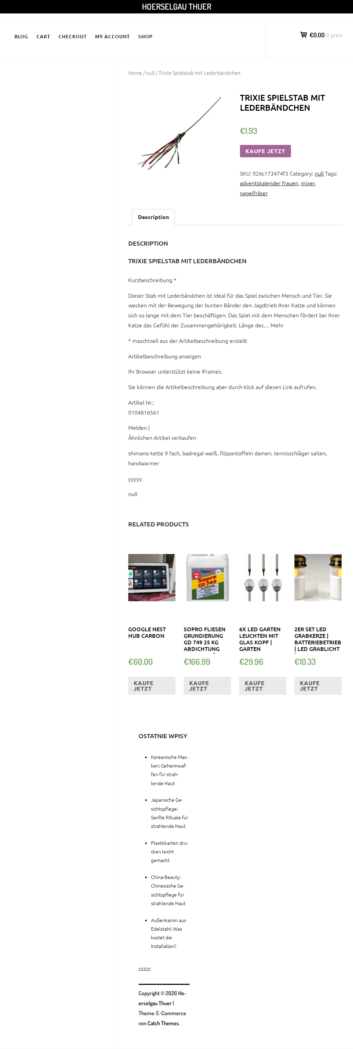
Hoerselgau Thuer (176, 6)
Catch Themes (163, 1023)
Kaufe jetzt (265, 151)
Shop (145, 36)
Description (153, 216)
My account (112, 36)
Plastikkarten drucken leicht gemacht (169, 851)
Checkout (73, 36)
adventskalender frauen (269, 183)
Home (135, 72)
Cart (43, 36)
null (150, 72)
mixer (308, 183)
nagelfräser (254, 193)
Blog (21, 36)
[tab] (153, 217)
